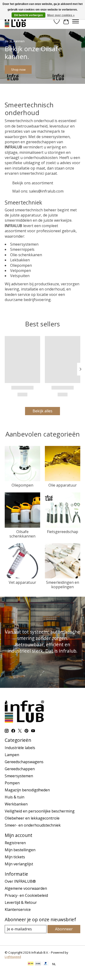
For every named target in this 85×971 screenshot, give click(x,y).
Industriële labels (20, 747)
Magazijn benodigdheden (27, 790)
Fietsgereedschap (62, 531)
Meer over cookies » (61, 15)
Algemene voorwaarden (26, 888)
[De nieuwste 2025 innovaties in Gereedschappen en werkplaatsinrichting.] (15, 21)
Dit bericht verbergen (28, 15)
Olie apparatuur (62, 485)
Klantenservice (18, 909)
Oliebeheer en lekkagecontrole (32, 818)
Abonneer (64, 929)
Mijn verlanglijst (19, 864)
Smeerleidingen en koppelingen (62, 584)
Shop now (18, 69)
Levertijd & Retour (21, 902)
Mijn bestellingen (20, 849)
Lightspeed (13, 957)
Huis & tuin (14, 797)
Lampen (12, 754)
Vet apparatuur (22, 582)
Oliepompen (22, 485)
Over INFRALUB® (20, 881)
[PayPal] (46, 964)
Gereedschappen (20, 768)
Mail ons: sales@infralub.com (38, 191)
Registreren (15, 842)
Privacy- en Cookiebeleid (26, 895)
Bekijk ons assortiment (32, 183)
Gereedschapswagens (24, 761)
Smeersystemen (19, 775)
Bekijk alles (42, 411)
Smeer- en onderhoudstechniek (33, 825)
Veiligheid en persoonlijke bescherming (40, 811)
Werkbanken (16, 804)
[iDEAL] (31, 964)
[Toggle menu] (75, 21)
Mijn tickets (15, 856)
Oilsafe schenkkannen (22, 534)
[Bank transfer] (38, 964)
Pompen (12, 782)
